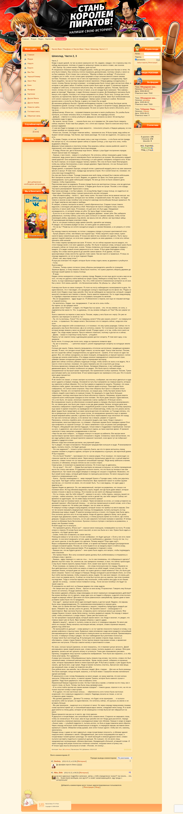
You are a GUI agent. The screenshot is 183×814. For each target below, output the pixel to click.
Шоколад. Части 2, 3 (99, 49)
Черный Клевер (34, 76)
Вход (97, 787)
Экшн (87, 49)
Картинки (49, 39)
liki (142, 146)
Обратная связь (34, 116)
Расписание (61, 39)
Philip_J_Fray (146, 150)
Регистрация (152, 63)
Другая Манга (33, 98)
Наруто (30, 63)
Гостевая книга (34, 111)
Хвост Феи (32, 81)
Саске (35, 132)
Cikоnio (146, 111)
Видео (40, 39)
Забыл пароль (142, 63)
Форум (33, 39)
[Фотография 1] (36, 129)
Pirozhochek (148, 89)
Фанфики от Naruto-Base (73, 49)
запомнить (141, 60)
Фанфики (31, 90)
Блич (29, 85)
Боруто (30, 68)
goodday (146, 100)
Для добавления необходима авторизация (34, 183)
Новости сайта (33, 107)
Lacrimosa (67, 749)
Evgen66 (148, 146)
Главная (25, 39)
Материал (82, 761)
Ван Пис (31, 72)
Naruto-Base (57, 49)
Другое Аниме (33, 103)
